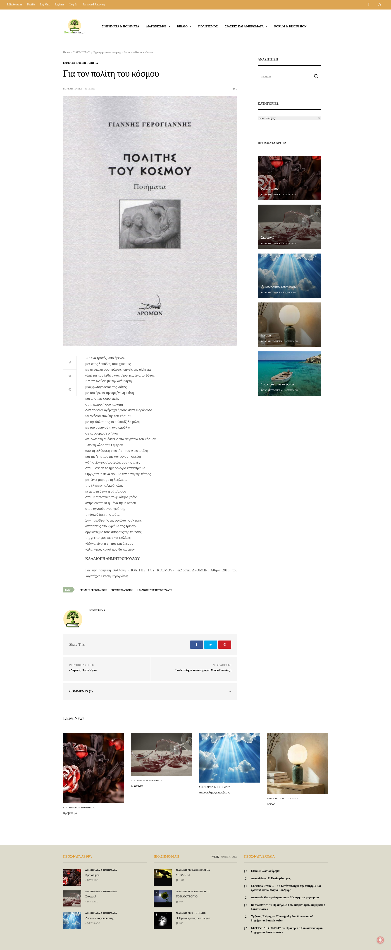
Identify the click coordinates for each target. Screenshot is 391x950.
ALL (234, 856)
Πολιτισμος (208, 26)
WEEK (215, 856)
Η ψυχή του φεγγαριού (304, 897)
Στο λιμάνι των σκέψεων (277, 384)
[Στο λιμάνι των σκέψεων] (289, 373)
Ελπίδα (266, 335)
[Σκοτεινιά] (289, 227)
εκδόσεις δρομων (122, 590)
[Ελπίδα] (289, 324)
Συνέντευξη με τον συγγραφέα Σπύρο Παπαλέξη (203, 670)
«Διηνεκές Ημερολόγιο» (83, 670)
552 (181, 923)
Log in (73, 4)
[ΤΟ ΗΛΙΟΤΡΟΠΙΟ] (163, 896)
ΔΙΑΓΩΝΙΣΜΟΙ (156, 26)
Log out (45, 4)
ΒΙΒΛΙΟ (182, 26)
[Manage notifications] (380, 940)
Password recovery (94, 4)
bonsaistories (72, 88)
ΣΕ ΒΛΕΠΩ (183, 875)
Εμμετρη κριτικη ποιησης (80, 63)
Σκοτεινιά (267, 237)
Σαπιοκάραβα (270, 871)
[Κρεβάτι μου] (289, 178)
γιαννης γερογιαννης (93, 590)
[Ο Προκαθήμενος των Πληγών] (163, 919)
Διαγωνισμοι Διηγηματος (193, 870)
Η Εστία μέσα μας (279, 878)
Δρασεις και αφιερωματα (244, 26)
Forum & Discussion (290, 26)
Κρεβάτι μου (270, 189)
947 (181, 901)
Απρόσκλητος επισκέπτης (278, 286)
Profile (31, 4)
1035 (181, 880)
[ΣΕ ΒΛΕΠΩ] (163, 873)
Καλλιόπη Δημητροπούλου (154, 590)
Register (59, 4)
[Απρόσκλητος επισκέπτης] (289, 276)
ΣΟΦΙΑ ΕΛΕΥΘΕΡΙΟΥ (266, 928)
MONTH (226, 856)
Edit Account (14, 4)
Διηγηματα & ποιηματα (120, 26)
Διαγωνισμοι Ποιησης (191, 913)
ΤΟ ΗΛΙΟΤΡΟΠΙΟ (186, 896)
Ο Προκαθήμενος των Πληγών (193, 918)
